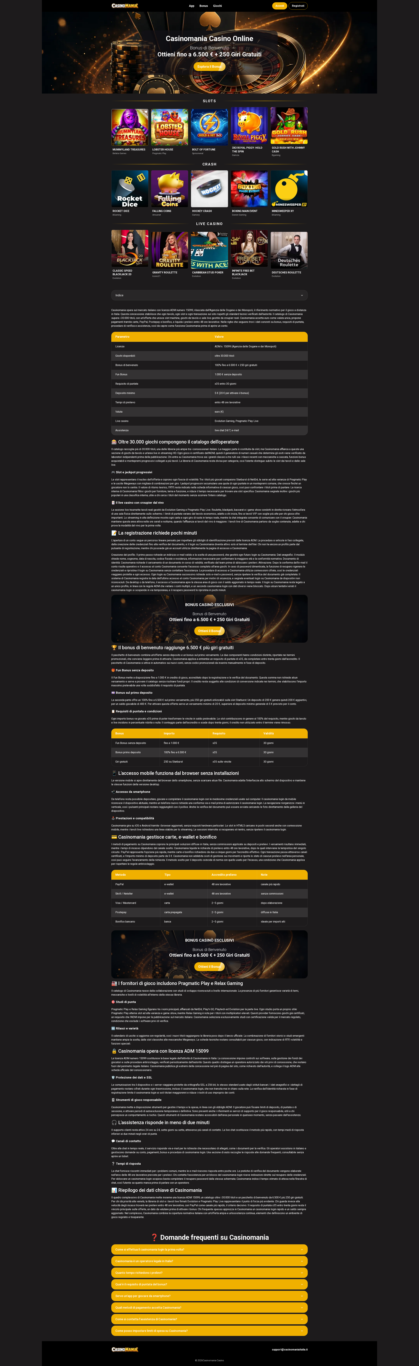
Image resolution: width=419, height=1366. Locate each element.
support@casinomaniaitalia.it (290, 1349)
